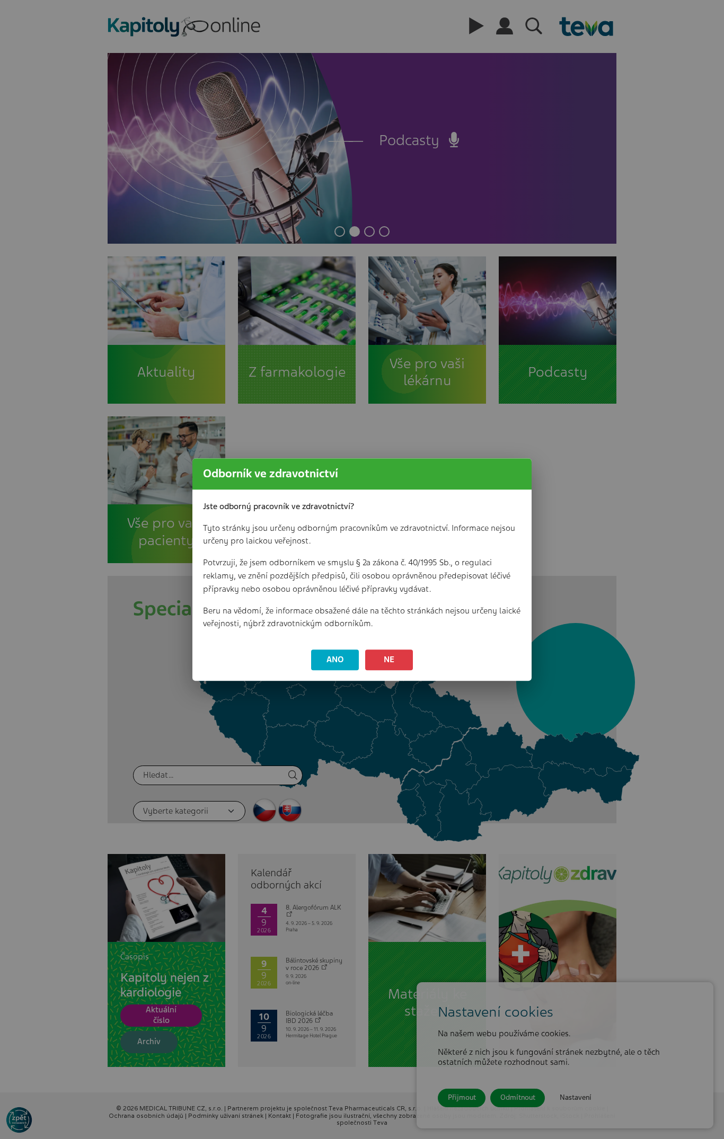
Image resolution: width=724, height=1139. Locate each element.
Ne (389, 659)
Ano (335, 659)
